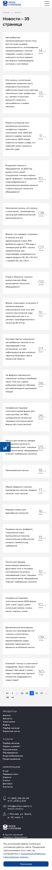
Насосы (7, 715)
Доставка (7, 783)
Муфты (6, 725)
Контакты (8, 787)
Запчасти (7, 718)
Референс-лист (10, 774)
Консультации (10, 749)
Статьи (6, 780)
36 (36, 693)
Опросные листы (11, 731)
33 (22, 693)
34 (27, 693)
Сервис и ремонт (11, 746)
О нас (6, 771)
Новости (7, 777)
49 (7, 697)
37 (41, 693)
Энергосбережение (13, 756)
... (17, 693)
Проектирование (11, 759)
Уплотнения (9, 722)
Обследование (10, 752)
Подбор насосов (11, 728)
